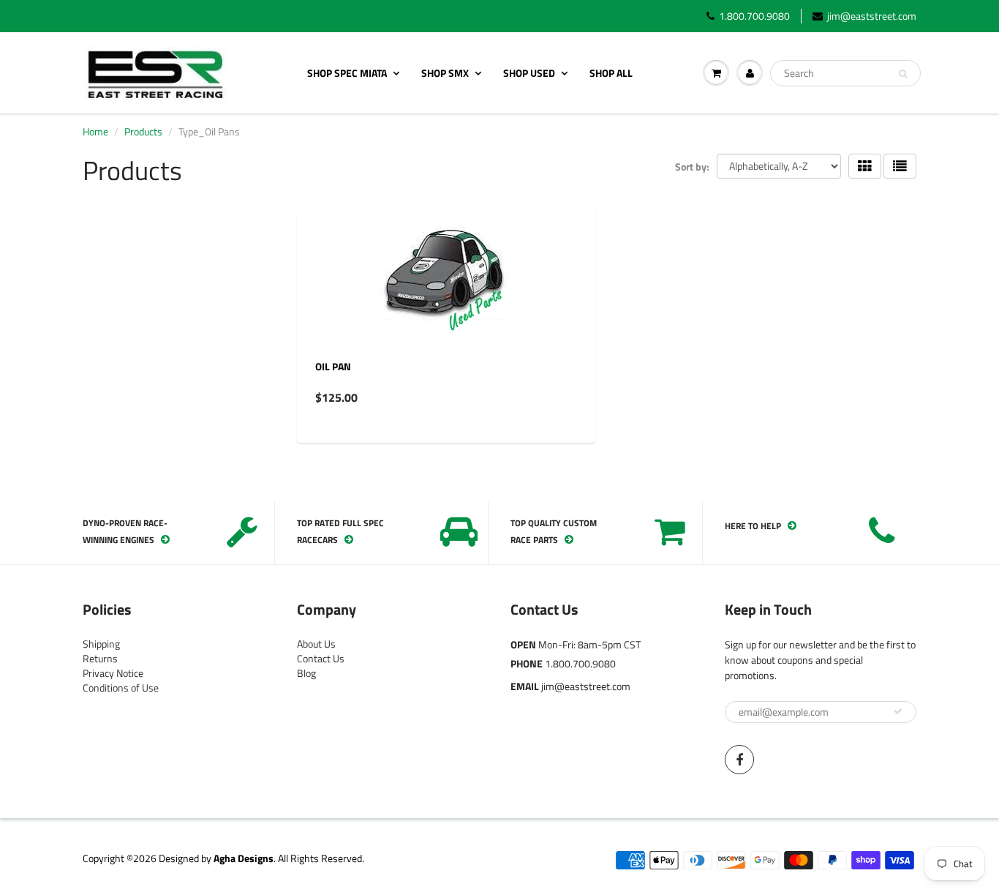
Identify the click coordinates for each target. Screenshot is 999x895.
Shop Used (529, 72)
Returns (100, 658)
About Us (316, 643)
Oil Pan (333, 366)
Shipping (101, 643)
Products (143, 131)
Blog (306, 673)
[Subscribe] (898, 711)
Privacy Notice (113, 673)
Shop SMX (445, 72)
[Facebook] (739, 759)
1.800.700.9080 (754, 16)
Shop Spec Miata (347, 72)
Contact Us (320, 658)
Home (95, 131)
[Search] (903, 74)
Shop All (611, 72)
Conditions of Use (121, 687)
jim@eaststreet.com (871, 16)
